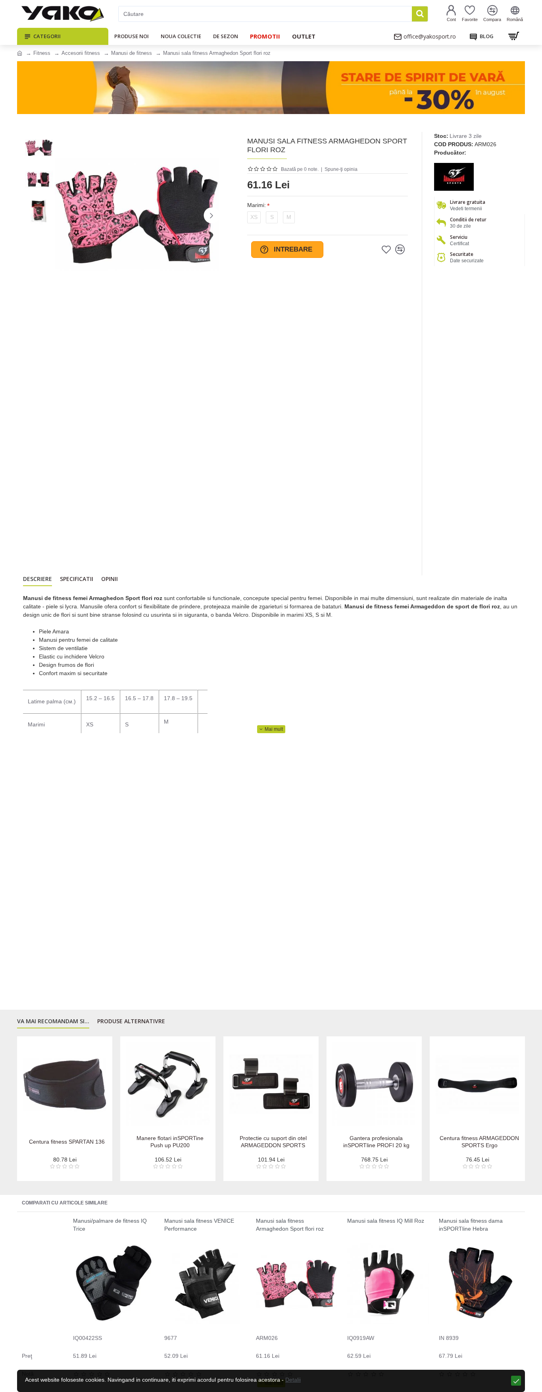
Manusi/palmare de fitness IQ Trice (110, 1225)
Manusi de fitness (131, 53)
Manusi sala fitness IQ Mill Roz (385, 1221)
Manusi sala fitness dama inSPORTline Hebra (471, 1225)
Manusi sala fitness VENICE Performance (199, 1225)
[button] (63, 215)
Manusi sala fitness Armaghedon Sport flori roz (290, 1225)
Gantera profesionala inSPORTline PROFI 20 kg (59, 1141)
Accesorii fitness (81, 53)
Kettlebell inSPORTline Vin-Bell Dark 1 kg (265, 1141)
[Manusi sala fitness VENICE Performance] (205, 1283)
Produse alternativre (131, 1021)
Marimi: (256, 205)
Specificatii (76, 579)
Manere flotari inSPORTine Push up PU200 (471, 1141)
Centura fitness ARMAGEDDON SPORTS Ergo (162, 1141)
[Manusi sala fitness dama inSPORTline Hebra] (479, 1283)
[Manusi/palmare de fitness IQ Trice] (113, 1283)
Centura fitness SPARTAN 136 (369, 1141)
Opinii (109, 579)
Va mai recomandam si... (53, 1021)
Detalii (293, 1380)
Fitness (41, 53)
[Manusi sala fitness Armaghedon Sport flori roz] (296, 1283)
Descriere (37, 579)
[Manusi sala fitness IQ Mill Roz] (388, 1283)
